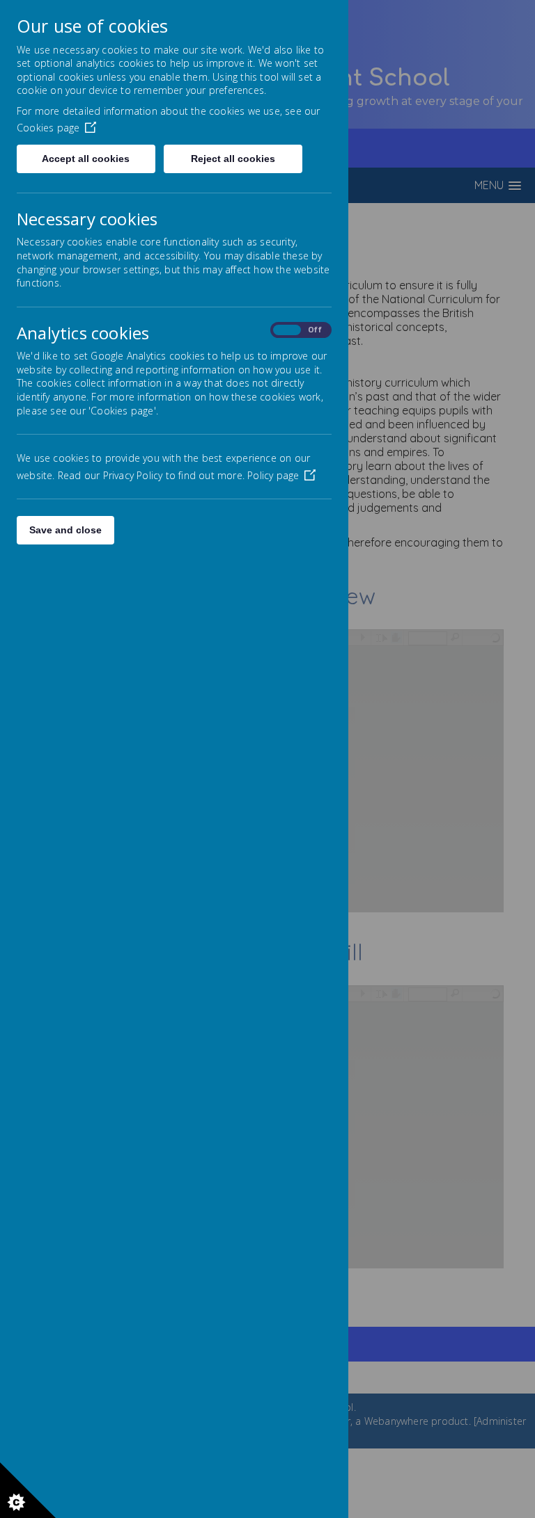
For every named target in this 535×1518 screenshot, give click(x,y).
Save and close (65, 529)
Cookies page (48, 127)
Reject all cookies (233, 158)
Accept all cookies (86, 158)
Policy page (273, 475)
